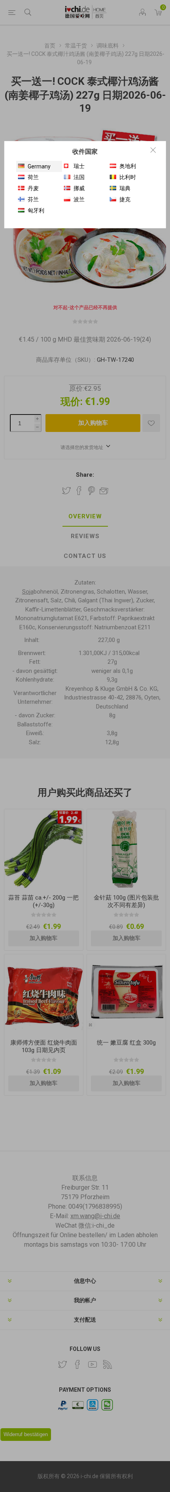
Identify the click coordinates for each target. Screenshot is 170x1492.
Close (153, 150)
